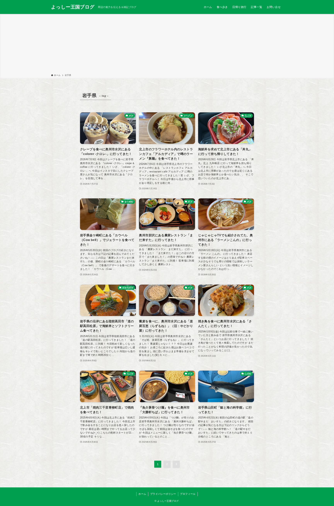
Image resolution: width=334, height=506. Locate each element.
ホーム (142, 493)
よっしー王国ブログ (73, 7)
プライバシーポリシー (163, 493)
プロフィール (187, 493)
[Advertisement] (167, 44)
